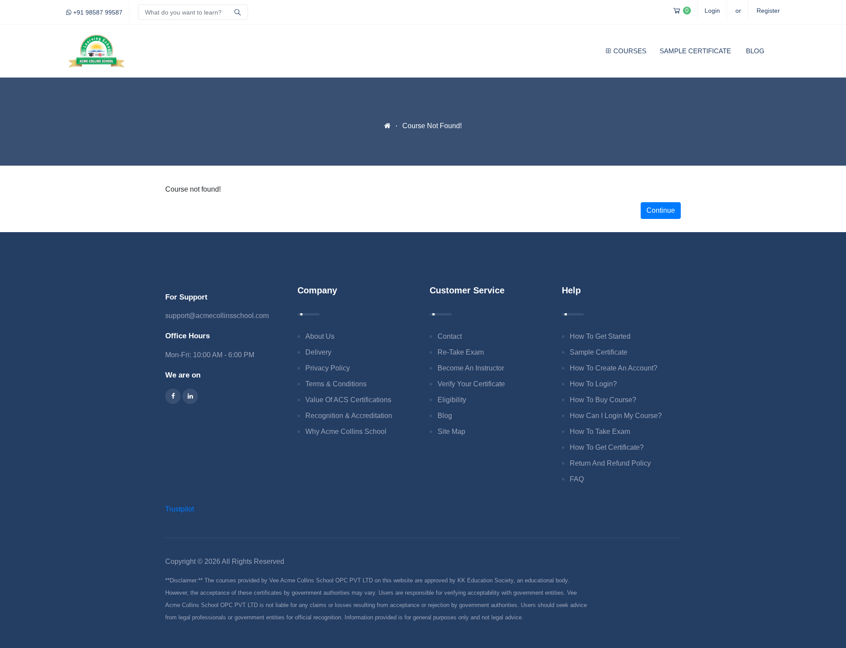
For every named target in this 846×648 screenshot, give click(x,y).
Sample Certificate (695, 51)
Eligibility (452, 400)
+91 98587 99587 (96, 12)
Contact (450, 336)
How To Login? (593, 384)
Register (768, 10)
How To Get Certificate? (607, 447)
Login (712, 10)
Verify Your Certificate (471, 384)
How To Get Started (600, 336)
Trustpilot (179, 509)
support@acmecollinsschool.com (217, 315)
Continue (660, 210)
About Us (319, 336)
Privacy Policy (327, 368)
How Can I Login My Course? (616, 415)
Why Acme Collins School (345, 431)
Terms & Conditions (336, 384)
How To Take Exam (600, 431)
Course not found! (432, 126)
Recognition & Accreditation (348, 415)
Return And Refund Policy (610, 463)
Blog (755, 51)
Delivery (318, 352)
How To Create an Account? (613, 368)
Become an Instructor (471, 368)
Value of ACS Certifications (348, 400)
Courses (629, 51)
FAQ (577, 479)
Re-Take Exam (461, 352)
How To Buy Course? (603, 400)
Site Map (451, 431)
